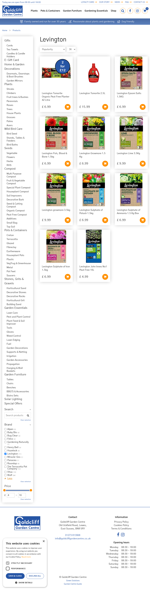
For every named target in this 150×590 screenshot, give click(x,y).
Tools (9, 328)
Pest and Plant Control (18, 317)
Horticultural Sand (16, 288)
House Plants (14, 113)
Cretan (10, 235)
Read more (26, 557)
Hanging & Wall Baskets (15, 369)
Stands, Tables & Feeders (15, 139)
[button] (25, 582)
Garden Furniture (15, 374)
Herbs (10, 161)
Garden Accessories (17, 360)
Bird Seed (12, 134)
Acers (10, 125)
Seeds (8, 148)
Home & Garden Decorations (14, 66)
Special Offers (13, 403)
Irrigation (11, 356)
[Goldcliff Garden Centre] (12, 11)
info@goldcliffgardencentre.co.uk (73, 538)
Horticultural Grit (16, 300)
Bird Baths (12, 145)
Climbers (11, 93)
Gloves (10, 332)
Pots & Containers (15, 230)
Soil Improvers (14, 196)
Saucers (11, 275)
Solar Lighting (13, 399)
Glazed (10, 243)
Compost (10, 168)
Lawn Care (12, 313)
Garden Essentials (15, 308)
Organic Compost (16, 210)
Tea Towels (12, 49)
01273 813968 (72, 535)
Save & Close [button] (15, 576)
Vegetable (12, 153)
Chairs (10, 383)
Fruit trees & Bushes (17, 97)
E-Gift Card (11, 60)
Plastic (10, 259)
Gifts (7, 40)
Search (8, 409)
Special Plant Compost (18, 187)
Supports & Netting (17, 352)
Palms (10, 121)
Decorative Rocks (16, 296)
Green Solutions (73, 581)
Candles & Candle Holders (16, 55)
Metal (10, 267)
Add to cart (68, 107)
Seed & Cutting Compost (14, 205)
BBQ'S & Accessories (18, 391)
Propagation (13, 364)
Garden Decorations (17, 348)
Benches (11, 387)
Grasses (11, 117)
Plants (8, 84)
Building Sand (14, 304)
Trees (9, 109)
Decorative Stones (16, 292)
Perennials (12, 101)
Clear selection (26, 420)
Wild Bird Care (13, 129)
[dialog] (25, 562)
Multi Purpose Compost (14, 175)
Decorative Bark (15, 199)
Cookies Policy (121, 525)
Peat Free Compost (17, 215)
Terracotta (12, 239)
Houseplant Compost (18, 191)
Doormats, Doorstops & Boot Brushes (18, 75)
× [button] (43, 541)
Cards (10, 45)
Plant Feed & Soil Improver (16, 322)
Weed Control (14, 336)
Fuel (9, 344)
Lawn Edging (13, 340)
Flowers (11, 157)
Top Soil (11, 227)
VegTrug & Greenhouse (19, 263)
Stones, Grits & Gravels (14, 281)
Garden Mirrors (15, 81)
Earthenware (13, 251)
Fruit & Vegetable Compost (16, 182)
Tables (10, 379)
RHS (9, 165)
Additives (11, 219)
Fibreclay (11, 247)
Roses (10, 105)
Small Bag (12, 223)
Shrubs (10, 89)
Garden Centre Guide (73, 584)
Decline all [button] (35, 576)
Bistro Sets (12, 395)
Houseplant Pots (15, 255)
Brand (8, 424)
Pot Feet (11, 271)
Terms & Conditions (121, 528)
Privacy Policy (121, 522)
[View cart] (145, 11)
